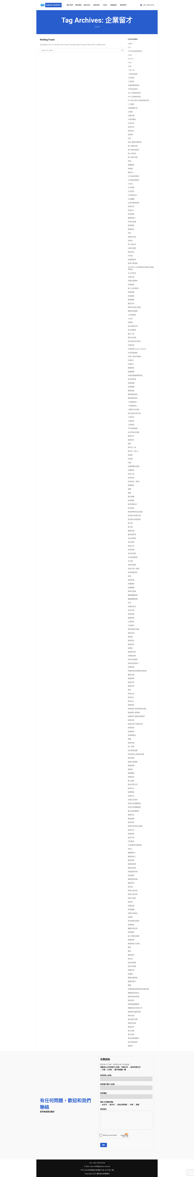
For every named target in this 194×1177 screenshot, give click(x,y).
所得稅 (130, 459)
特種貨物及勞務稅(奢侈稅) (137, 671)
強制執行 (131, 440)
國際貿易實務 (133, 311)
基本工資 (131, 334)
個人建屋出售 (133, 146)
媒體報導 (131, 372)
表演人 (130, 849)
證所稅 (130, 902)
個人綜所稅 (132, 153)
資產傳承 (131, 925)
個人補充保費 (133, 157)
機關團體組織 (133, 599)
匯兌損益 (131, 252)
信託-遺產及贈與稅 (134, 142)
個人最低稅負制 (133, 150)
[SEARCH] (122, 50)
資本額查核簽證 (133, 921)
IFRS (130, 63)
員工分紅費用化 (133, 288)
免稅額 (130, 169)
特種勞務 (131, 667)
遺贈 (129, 985)
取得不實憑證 (133, 263)
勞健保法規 (132, 237)
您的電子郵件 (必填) (107, 1084)
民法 (129, 603)
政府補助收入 (133, 504)
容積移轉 (131, 383)
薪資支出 (131, 830)
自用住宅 (131, 796)
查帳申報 (131, 580)
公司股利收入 (133, 195)
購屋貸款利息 (133, 928)
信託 (129, 138)
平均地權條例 (133, 428)
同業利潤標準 (133, 281)
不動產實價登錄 (133, 85)
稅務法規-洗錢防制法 (135, 724)
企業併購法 (132, 119)
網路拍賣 (131, 766)
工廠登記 (131, 421)
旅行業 (130, 523)
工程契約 (131, 425)
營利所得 (131, 633)
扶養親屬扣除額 (133, 466)
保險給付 (131, 131)
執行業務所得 (133, 326)
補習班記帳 (132, 868)
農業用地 (131, 955)
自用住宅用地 (133, 800)
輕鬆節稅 (131, 940)
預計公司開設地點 (119, 1103)
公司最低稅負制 (133, 180)
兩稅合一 (131, 172)
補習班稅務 (132, 864)
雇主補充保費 (133, 1019)
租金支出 (131, 694)
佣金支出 (131, 127)
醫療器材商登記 (133, 993)
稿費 (129, 739)
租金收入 (131, 697)
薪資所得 (131, 822)
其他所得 (131, 206)
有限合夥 (131, 550)
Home (97, 27)
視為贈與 (131, 875)
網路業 (130, 769)
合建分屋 (131, 277)
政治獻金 (131, 508)
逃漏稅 (130, 974)
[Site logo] (51, 5)
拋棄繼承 (131, 485)
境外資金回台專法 (134, 341)
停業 (129, 161)
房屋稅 (130, 455)
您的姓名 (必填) (106, 1075)
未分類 (130, 561)
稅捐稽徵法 (132, 735)
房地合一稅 (132, 447)
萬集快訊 (131, 815)
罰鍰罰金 (131, 777)
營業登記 (131, 641)
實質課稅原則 (133, 394)
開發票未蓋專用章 (134, 1012)
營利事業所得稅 (133, 629)
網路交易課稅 (133, 762)
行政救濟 (131, 841)
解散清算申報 (133, 879)
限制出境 (131, 1016)
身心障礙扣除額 (133, 936)
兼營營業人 (132, 218)
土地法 (130, 319)
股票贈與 (131, 792)
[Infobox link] (147, 5)
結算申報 (131, 743)
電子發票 (131, 1034)
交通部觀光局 (133, 108)
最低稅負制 (132, 534)
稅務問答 (131, 705)
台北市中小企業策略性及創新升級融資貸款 (141, 268)
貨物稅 (130, 917)
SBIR (130, 66)
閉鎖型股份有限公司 (135, 1008)
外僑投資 (131, 345)
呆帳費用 (131, 285)
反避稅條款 (132, 260)
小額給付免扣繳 (133, 409)
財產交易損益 (133, 913)
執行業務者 (132, 330)
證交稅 (130, 887)
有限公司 (131, 546)
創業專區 (131, 225)
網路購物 (131, 773)
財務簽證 (131, 906)
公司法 (130, 184)
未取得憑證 (132, 565)
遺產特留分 (132, 981)
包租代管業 (132, 248)
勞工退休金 (132, 244)
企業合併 (131, 123)
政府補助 (131, 500)
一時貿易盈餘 (133, 74)
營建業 (130, 637)
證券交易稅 (132, 898)
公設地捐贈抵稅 (133, 203)
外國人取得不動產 (134, 356)
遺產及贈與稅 (133, 978)
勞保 (129, 233)
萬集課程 (131, 819)
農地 (129, 947)
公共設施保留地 (133, 176)
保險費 (130, 135)
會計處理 (131, 542)
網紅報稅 (131, 758)
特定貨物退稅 (133, 659)
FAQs (130, 55)
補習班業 (131, 860)
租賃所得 (131, 686)
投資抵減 (131, 478)
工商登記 (131, 417)
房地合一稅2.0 (133, 451)
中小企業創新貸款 (134, 93)
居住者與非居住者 (134, 413)
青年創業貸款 (133, 1042)
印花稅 (130, 256)
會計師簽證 (132, 538)
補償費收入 (132, 853)
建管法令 (131, 436)
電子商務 (131, 1031)
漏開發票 (131, 618)
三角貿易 (131, 78)
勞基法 (130, 241)
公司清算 (131, 187)
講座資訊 (131, 883)
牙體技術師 (132, 656)
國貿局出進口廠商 (134, 307)
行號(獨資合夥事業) (135, 845)
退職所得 (131, 970)
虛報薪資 (131, 834)
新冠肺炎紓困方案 (134, 516)
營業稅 (130, 648)
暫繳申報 (131, 531)
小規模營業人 (133, 402)
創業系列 (131, 229)
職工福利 (131, 781)
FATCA (130, 59)
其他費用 (131, 214)
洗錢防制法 (132, 606)
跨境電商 (131, 932)
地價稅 (130, 322)
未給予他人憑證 (133, 569)
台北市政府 (132, 273)
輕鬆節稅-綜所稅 (134, 944)
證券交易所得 (133, 891)
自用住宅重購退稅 (134, 803)
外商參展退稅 (133, 353)
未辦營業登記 (133, 572)
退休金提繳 (132, 963)
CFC (129, 47)
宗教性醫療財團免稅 (135, 375)
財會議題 (131, 909)
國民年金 (131, 303)
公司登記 (131, 191)
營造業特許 (132, 652)
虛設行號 (131, 838)
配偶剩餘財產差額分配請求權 (138, 989)
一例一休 (131, 70)
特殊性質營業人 (133, 663)
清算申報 (131, 614)
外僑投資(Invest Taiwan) (137, 349)
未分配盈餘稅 (133, 557)
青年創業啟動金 (133, 1038)
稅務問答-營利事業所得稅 (137, 709)
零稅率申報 (132, 1023)
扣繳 (129, 463)
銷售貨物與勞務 (133, 997)
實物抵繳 (131, 391)
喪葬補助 (131, 300)
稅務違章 (131, 731)
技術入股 (131, 474)
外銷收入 (131, 360)
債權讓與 (131, 165)
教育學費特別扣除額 (135, 512)
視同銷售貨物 (133, 872)
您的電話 (103, 1093)
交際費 (130, 112)
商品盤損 (131, 296)
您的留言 (103, 1109)
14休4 (130, 44)
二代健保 (131, 104)
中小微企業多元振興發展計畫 (138, 100)
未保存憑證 (132, 553)
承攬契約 (131, 470)
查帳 (129, 576)
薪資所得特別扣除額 (135, 826)
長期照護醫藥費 (133, 1004)
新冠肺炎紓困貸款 (134, 519)
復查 (129, 444)
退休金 (130, 959)
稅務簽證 (131, 728)
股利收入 (131, 788)
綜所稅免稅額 (133, 750)
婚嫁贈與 (131, 368)
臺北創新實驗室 (133, 811)
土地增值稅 (132, 315)
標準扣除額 (132, 591)
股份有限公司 (133, 784)
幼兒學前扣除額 (133, 432)
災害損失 (131, 622)
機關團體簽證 (133, 595)
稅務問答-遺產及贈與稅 (136, 716)
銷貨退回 (131, 1000)
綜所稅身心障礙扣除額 (136, 754)
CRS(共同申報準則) (135, 51)
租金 (129, 690)
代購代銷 (131, 116)
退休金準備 (132, 966)
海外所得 (131, 610)
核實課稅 (131, 584)
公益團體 (131, 199)
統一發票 (131, 747)
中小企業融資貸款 (134, 97)
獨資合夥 (131, 675)
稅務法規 (131, 720)
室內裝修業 (132, 379)
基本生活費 (132, 338)
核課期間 (131, 588)
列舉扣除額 (132, 222)
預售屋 (130, 1046)
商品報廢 (131, 292)
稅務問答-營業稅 (134, 713)
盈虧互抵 (131, 682)
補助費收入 (132, 856)
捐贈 (129, 489)
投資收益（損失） (134, 481)
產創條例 (131, 678)
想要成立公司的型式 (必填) (120, 1068)
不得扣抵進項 (133, 89)
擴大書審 (131, 497)
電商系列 (131, 1027)
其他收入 (131, 210)
